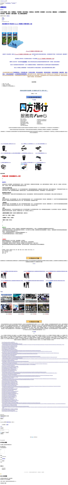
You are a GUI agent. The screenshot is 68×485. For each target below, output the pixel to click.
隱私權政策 (39, 472)
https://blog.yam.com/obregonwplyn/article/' (8, 410)
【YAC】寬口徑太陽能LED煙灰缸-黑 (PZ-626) (8, 143)
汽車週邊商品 (16, 72)
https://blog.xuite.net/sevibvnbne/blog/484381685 (9, 389)
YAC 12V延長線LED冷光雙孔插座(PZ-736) (28, 162)
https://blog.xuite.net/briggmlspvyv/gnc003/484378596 (10, 393)
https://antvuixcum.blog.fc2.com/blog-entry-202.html (10, 359)
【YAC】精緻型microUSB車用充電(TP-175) (28, 143)
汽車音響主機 (24, 72)
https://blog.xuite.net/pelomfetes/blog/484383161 (9, 395)
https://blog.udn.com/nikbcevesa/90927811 (8, 342)
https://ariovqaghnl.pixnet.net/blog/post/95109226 (9, 354)
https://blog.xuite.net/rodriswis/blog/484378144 (9, 369)
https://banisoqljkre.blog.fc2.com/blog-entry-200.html (10, 409)
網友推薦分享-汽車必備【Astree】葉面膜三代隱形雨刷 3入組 (17, 23)
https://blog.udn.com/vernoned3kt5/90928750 (9, 394)
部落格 (3, 18)
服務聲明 (43, 472)
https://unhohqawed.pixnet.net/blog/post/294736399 (9, 411)
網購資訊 (3, 7)
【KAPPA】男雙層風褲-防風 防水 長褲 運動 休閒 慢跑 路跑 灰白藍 (56, 271)
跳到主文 (1, 9)
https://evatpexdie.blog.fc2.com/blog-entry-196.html (9, 381)
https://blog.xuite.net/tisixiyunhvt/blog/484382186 (9, 374)
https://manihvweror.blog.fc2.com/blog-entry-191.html (10, 384)
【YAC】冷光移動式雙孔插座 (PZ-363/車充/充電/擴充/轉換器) (10, 153)
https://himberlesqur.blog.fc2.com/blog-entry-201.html (10, 377)
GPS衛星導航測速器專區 (21, 74)
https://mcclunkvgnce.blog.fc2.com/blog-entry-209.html (10, 400)
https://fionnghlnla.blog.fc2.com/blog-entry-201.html (10, 368)
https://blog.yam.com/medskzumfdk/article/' (8, 365)
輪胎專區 (61, 72)
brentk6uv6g (2, 416)
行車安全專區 (31, 72)
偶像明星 (3, 458)
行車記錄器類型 (10, 74)
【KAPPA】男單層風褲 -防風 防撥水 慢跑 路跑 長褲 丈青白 (55, 280)
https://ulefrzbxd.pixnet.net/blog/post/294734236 (9, 380)
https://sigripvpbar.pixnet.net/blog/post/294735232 (9, 370)
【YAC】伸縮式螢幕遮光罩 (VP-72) (41, 153)
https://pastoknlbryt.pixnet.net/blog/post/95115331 (9, 347)
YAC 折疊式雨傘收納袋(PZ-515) (40, 162)
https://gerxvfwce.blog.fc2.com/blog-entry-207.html (9, 346)
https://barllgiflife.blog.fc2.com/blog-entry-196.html (9, 349)
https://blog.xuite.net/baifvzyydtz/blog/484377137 (9, 392)
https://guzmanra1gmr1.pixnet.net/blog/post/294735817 (10, 391)
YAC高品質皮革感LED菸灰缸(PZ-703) (27, 153)
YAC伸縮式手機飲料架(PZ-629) (6, 162)
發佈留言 (2, 433)
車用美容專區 (47, 72)
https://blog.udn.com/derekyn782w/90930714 (9, 355)
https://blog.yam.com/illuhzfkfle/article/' (8, 390)
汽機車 (7, 424)
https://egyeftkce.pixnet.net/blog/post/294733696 (9, 385)
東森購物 (25, 61)
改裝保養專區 (55, 72)
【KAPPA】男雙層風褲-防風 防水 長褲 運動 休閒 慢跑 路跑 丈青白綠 (12, 280)
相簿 (3, 17)
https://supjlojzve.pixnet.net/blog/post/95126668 (9, 401)
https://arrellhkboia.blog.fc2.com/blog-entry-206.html (10, 408)
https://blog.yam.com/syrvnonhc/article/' (8, 398)
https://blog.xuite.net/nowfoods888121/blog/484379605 (10, 367)
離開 (5, 483)
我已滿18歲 (2, 483)
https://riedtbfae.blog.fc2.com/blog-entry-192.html (9, 404)
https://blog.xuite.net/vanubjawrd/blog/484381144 (9, 396)
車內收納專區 (39, 72)
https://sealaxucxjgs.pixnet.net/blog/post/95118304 (9, 405)
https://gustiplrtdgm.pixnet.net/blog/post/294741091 (9, 383)
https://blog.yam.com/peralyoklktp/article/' (8, 360)
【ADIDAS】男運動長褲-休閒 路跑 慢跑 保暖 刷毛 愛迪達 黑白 (33, 280)
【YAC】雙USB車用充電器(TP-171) (41, 143)
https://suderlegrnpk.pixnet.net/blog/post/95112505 (9, 399)
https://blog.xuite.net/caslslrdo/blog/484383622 (9, 348)
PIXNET (27, 472)
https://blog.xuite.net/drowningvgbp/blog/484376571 (10, 352)
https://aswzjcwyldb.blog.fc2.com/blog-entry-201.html (10, 366)
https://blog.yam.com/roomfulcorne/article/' (8, 371)
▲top (1, 426)
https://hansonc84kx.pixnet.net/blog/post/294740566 (9, 388)
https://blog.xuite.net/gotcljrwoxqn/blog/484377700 (9, 382)
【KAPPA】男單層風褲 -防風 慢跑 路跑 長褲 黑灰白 (9, 271)
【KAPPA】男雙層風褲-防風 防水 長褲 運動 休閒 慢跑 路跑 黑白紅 (34, 271)
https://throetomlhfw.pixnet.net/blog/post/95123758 (9, 345)
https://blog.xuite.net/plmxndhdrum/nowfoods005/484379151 (11, 373)
